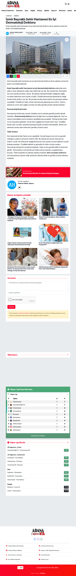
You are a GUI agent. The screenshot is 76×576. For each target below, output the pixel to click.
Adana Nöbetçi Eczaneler (16, 546)
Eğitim (46, 10)
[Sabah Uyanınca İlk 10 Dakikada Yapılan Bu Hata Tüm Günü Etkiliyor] (54, 257)
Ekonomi (62, 10)
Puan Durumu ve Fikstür (15, 555)
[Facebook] (34, 539)
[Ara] (66, 4)
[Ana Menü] (68, 4)
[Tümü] (68, 355)
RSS (21, 567)
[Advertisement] (38, 338)
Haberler (9, 16)
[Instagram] (38, 539)
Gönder (11, 307)
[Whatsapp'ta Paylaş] (14, 76)
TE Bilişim (42, 573)
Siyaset (54, 10)
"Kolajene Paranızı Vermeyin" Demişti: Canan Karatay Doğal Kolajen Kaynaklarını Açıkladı (21, 218)
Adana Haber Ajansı (26, 183)
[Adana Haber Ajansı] (11, 185)
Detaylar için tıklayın (38, 436)
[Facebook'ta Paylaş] (8, 76)
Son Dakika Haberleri (14, 559)
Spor (26, 10)
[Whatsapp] (41, 539)
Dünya (39, 10)
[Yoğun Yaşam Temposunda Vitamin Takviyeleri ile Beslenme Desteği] (22, 232)
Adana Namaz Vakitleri (15, 550)
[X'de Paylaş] (11, 76)
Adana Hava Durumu (47, 546)
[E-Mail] (19, 187)
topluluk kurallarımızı (24, 313)
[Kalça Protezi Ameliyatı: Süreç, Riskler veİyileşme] (54, 207)
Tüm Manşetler (45, 555)
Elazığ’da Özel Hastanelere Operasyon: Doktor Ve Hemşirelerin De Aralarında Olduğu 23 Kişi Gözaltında (21, 268)
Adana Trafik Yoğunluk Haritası (50, 550)
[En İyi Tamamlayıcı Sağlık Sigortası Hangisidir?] (54, 232)
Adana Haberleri (7, 10)
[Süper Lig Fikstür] (68, 442)
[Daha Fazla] (18, 76)
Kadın (69, 10)
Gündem (19, 10)
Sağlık (32, 10)
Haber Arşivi (44, 559)
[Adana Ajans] (13, 4)
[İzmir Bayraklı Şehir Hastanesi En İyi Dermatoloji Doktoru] (38, 55)
